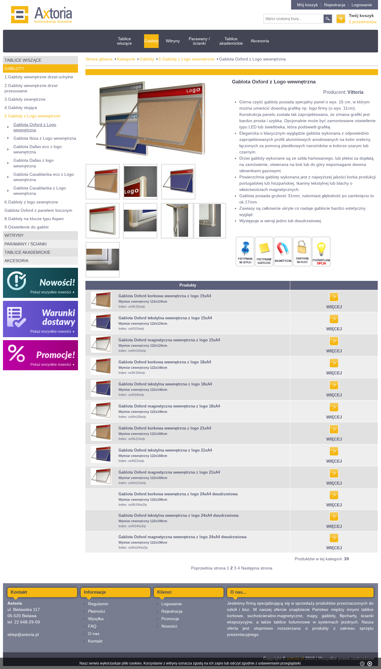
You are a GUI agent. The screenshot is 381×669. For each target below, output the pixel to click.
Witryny (173, 40)
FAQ (92, 626)
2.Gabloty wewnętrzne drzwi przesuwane (30, 88)
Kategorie (126, 59)
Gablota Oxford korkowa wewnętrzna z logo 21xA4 (164, 428)
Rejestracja (334, 4)
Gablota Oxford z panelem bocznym (38, 210)
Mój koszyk (307, 4)
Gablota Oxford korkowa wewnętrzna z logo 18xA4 (164, 362)
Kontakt (95, 641)
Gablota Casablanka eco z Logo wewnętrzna (43, 177)
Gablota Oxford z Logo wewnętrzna (34, 127)
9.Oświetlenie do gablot (26, 227)
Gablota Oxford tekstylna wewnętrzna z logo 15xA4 (165, 318)
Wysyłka (96, 618)
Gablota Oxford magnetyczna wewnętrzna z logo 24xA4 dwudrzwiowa (182, 537)
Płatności (96, 611)
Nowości (169, 626)
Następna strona (256, 568)
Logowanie (362, 4)
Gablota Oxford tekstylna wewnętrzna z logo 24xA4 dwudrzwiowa (178, 515)
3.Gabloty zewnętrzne (25, 99)
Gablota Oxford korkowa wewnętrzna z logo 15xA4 (164, 296)
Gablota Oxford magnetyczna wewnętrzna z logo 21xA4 (169, 472)
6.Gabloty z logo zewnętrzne (31, 202)
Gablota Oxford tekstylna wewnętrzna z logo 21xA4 (165, 450)
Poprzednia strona (208, 568)
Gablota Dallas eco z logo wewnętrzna (37, 149)
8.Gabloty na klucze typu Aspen (34, 218)
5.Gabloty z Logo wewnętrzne (32, 115)
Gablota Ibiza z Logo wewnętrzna (44, 138)
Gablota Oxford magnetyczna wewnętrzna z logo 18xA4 (169, 406)
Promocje (170, 618)
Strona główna (99, 59)
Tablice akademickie (231, 41)
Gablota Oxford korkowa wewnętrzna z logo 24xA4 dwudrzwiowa (178, 494)
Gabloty (151, 40)
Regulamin (98, 603)
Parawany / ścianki (199, 41)
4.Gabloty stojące (20, 107)
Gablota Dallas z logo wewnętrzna (33, 163)
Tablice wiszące (124, 41)
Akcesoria (260, 40)
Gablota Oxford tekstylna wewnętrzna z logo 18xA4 (165, 384)
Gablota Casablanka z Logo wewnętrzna (39, 191)
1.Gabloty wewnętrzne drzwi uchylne (38, 76)
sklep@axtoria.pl (23, 634)
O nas (93, 633)
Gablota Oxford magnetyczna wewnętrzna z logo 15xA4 (169, 340)
